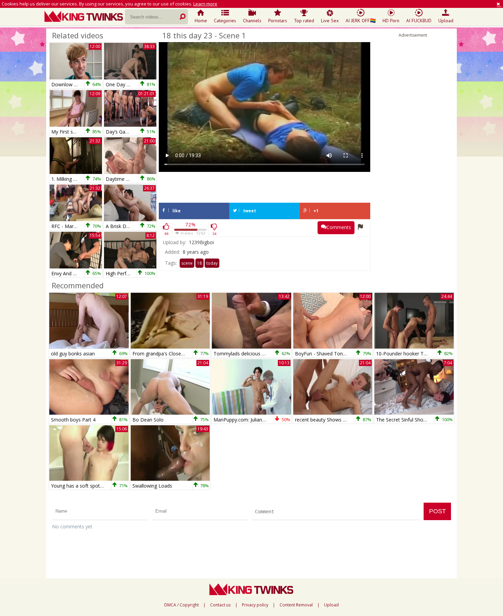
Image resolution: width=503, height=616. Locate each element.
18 (199, 263)
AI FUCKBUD (418, 20)
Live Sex (330, 20)
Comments (338, 227)
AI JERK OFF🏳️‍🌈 (361, 20)
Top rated (304, 20)
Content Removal (296, 605)
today (212, 263)
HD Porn (391, 20)
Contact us (220, 605)
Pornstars (277, 20)
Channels (252, 20)
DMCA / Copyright (181, 605)
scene (187, 263)
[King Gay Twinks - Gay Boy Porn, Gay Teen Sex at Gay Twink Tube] (84, 17)
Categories (225, 20)
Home (201, 20)
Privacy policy (255, 605)
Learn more (205, 4)
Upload (445, 20)
